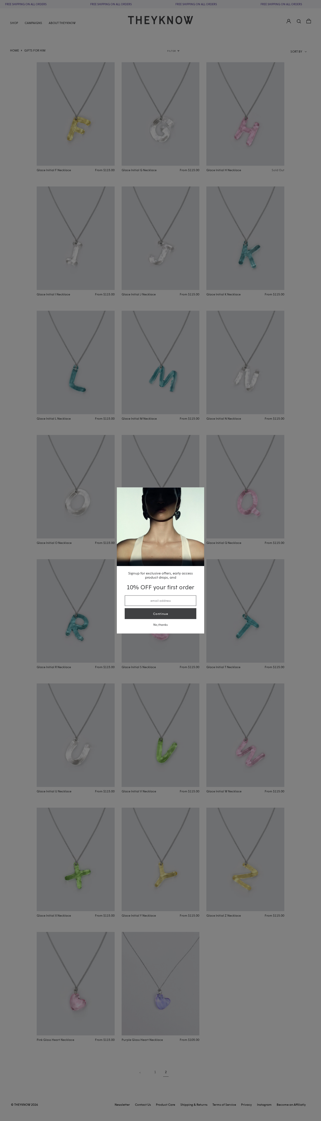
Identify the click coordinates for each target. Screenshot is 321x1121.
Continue (160, 614)
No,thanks (160, 625)
